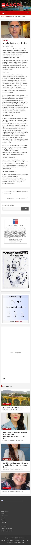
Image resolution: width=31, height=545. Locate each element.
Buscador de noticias (8, 205)
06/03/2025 (5, 491)
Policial (3, 518)
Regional (5, 40)
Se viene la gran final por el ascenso (17, 198)
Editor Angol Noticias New (16, 409)
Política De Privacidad (7, 531)
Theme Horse (24, 540)
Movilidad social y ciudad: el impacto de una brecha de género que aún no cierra (15, 465)
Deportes (3, 513)
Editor (11, 46)
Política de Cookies (6, 528)
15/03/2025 (5, 469)
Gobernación (4, 515)
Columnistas (7, 386)
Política (3, 520)
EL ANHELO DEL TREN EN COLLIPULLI (15, 408)
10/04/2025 (5, 409)
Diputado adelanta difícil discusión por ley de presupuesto (16, 192)
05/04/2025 (5, 440)
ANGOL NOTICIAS (19, 538)
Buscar (25, 208)
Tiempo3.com (18, 321)
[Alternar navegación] (3, 13)
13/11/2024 (5, 46)
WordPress (21, 542)
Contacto (3, 526)
